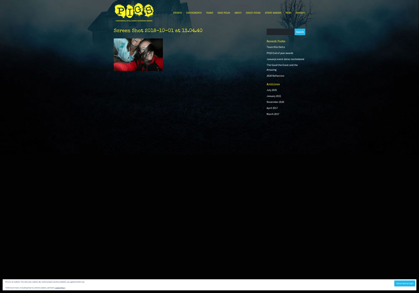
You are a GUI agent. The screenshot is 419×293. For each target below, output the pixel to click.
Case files (224, 13)
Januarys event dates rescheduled (285, 59)
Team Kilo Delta (276, 47)
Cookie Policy (60, 287)
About (238, 13)
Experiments (194, 13)
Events (177, 13)
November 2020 (275, 101)
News (288, 13)
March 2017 (273, 114)
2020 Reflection (275, 75)
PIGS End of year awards (280, 53)
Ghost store (253, 13)
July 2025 (272, 90)
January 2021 (274, 96)
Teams (209, 13)
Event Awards (273, 13)
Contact (300, 13)
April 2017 (272, 108)
